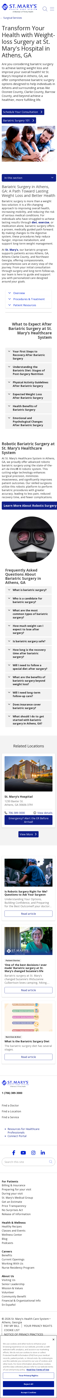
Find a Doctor (10, 1105)
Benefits (7, 1255)
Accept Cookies (28, 1392)
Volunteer (8, 1292)
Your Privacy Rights (38, 1326)
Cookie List (12, 1330)
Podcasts (7, 1243)
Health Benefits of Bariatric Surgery (25, 407)
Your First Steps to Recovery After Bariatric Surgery (29, 355)
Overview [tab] (19, 293)
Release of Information (16, 1214)
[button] (52, 7)
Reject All (28, 1384)
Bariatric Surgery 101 (16, 120)
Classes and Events (13, 1230)
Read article (28, 888)
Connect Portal (17, 1136)
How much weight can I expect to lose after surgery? (28, 629)
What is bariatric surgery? (30, 590)
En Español (8, 1304)
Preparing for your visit (16, 1189)
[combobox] (28, 1162)
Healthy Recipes (12, 1226)
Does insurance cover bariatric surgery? (27, 706)
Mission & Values (12, 1288)
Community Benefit (14, 1296)
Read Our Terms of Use (38, 1369)
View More (29, 835)
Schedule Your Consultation (21, 112)
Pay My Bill (11, 1326)
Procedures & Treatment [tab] (29, 299)
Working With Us (12, 1263)
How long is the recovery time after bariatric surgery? (29, 653)
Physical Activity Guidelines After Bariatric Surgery (30, 384)
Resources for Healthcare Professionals (23, 1130)
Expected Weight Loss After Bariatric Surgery (28, 395)
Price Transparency (14, 1206)
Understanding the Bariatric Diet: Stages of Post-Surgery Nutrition (29, 370)
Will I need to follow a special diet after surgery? (30, 666)
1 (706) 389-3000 (12, 1093)
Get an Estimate (12, 1201)
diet (34, 222)
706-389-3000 (15, 813)
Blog (4, 1239)
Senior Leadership (13, 1284)
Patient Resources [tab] (24, 305)
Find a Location (11, 1111)
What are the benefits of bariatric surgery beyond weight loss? (29, 680)
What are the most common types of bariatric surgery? (30, 614)
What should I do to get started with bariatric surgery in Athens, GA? (28, 720)
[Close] (53, 1339)
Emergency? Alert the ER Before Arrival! (30, 820)
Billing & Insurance (13, 1185)
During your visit (12, 1193)
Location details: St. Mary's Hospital (28, 791)
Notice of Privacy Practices (23, 1334)
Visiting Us (8, 1280)
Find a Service (10, 1117)
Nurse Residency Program (18, 1267)
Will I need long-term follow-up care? (26, 694)
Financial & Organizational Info (21, 1300)
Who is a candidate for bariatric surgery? (27, 600)
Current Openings (13, 1259)
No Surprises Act (12, 1210)
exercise (43, 222)
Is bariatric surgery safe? (29, 641)
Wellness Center (12, 1234)
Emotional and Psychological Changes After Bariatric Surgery (28, 421)
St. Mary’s (11, 249)
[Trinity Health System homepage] (19, 11)
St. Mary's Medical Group (17, 1197)
